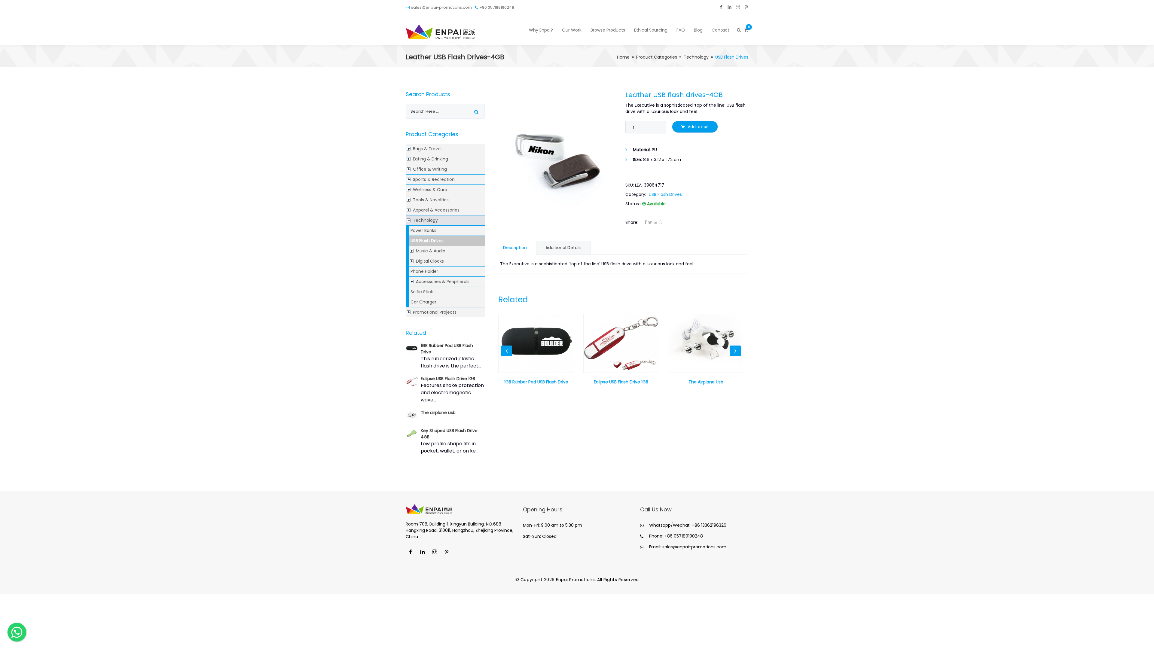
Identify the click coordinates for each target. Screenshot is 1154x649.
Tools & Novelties (431, 200)
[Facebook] (721, 7)
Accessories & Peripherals (442, 282)
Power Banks (423, 230)
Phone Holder (424, 271)
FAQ (680, 30)
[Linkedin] (729, 7)
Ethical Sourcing (650, 30)
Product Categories (656, 57)
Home (623, 57)
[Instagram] (738, 7)
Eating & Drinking (430, 159)
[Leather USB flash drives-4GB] (555, 152)
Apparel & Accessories (436, 210)
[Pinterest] (746, 7)
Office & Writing (430, 169)
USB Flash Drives (427, 241)
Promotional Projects (434, 312)
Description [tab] (515, 248)
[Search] (738, 30)
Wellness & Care (430, 190)
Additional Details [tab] (563, 248)
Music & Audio (430, 251)
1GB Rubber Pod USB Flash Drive (536, 382)
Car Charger (423, 302)
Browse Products (608, 30)
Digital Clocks (430, 261)
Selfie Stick (422, 292)
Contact (720, 30)
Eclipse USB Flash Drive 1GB (448, 379)
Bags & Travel (427, 149)
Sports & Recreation (434, 179)
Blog (698, 30)
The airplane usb (438, 413)
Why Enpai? (541, 30)
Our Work (572, 30)
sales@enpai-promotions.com (441, 7)
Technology (696, 57)
